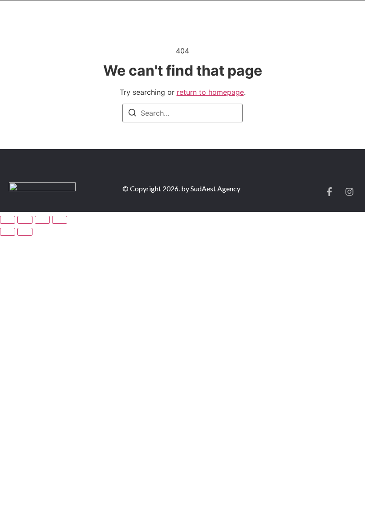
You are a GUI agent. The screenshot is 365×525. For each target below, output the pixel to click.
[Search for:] (182, 113)
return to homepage (210, 92)
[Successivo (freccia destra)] (24, 232)
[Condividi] (42, 220)
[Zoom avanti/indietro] (7, 220)
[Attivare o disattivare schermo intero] (24, 220)
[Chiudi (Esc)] (59, 220)
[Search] (132, 114)
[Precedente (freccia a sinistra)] (7, 232)
